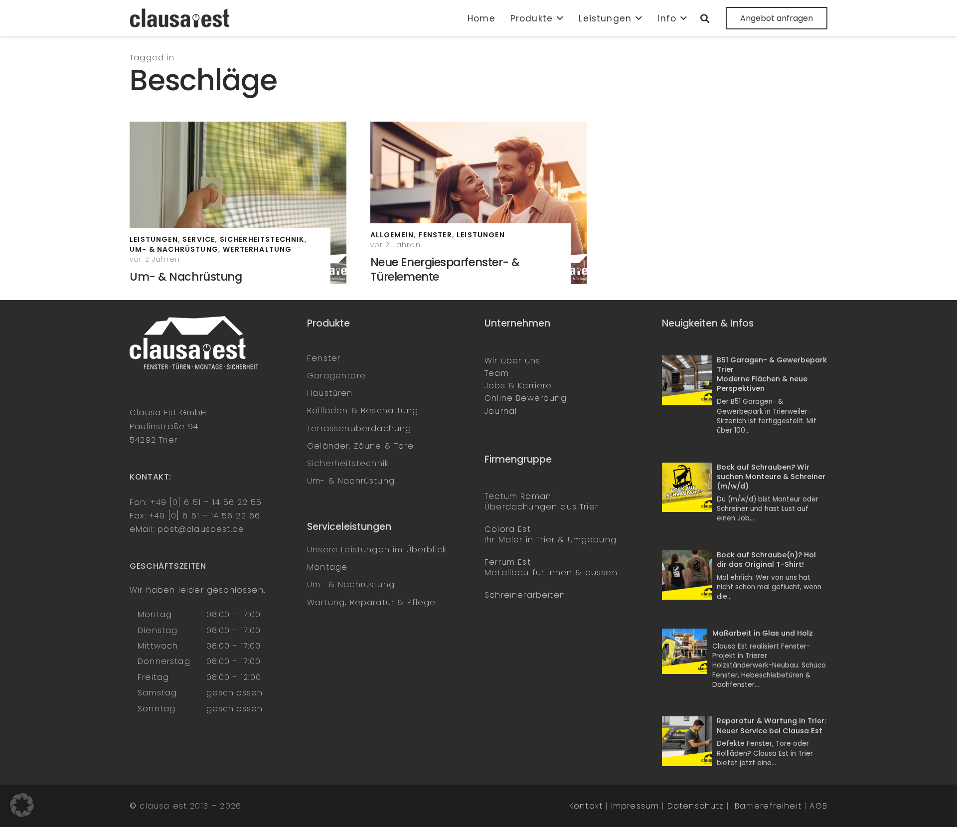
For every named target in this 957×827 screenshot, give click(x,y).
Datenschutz (695, 806)
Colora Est (507, 529)
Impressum (635, 806)
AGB (818, 806)
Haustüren (330, 393)
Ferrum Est (507, 562)
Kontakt (586, 806)
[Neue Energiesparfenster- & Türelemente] (478, 203)
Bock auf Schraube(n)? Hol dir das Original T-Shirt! (766, 559)
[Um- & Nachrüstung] (238, 203)
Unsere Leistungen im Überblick (377, 549)
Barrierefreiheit (768, 806)
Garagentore (336, 375)
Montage (327, 567)
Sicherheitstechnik (348, 463)
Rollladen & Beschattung (362, 410)
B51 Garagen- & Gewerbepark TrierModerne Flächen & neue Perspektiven (772, 374)
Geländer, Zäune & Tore (360, 446)
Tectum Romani (518, 496)
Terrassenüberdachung (359, 428)
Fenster (323, 358)
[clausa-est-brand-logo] (181, 18)
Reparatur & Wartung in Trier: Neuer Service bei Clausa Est (771, 725)
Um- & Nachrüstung (186, 277)
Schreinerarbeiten (524, 595)
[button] (558, 18)
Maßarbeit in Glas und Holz (762, 633)
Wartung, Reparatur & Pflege (371, 602)
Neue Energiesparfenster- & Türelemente (445, 269)
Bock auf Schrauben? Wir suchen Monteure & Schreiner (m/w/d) (771, 476)
